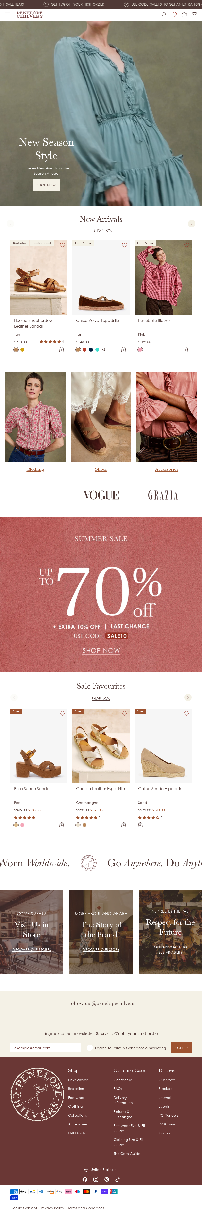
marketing (157, 1048)
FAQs (118, 1088)
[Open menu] (7, 14)
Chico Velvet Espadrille (97, 320)
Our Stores (167, 1080)
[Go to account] (184, 14)
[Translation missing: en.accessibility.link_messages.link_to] (37, 1094)
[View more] (101, 113)
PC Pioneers (168, 1115)
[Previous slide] (10, 223)
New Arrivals (78, 1080)
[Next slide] (191, 223)
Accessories (77, 1124)
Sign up (181, 1048)
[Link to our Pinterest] (106, 1179)
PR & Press (167, 1124)
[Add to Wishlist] (62, 245)
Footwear (76, 1097)
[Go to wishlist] (174, 14)
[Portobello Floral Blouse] (147, 350)
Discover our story (101, 949)
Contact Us (123, 1080)
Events (164, 1106)
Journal (165, 1097)
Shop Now (103, 230)
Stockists (165, 1088)
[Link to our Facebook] (84, 1179)
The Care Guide (127, 1153)
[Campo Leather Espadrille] (78, 825)
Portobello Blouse (154, 320)
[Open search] (164, 14)
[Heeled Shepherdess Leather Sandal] (16, 350)
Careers (165, 1133)
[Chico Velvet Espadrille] (78, 350)
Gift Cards (76, 1133)
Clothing (75, 1106)
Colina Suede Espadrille (160, 788)
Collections (77, 1115)
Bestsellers (76, 1088)
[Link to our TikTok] (117, 1179)
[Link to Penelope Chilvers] (30, 15)
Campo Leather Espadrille (100, 788)
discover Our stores (31, 949)
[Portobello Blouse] (140, 350)
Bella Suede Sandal (32, 788)
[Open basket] (194, 14)
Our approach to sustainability (170, 949)
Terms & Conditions (128, 1048)
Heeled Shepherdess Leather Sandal (33, 323)
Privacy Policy (52, 1208)
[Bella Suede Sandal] (16, 825)
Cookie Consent (23, 1208)
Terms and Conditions (86, 1208)
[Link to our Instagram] (95, 1179)
